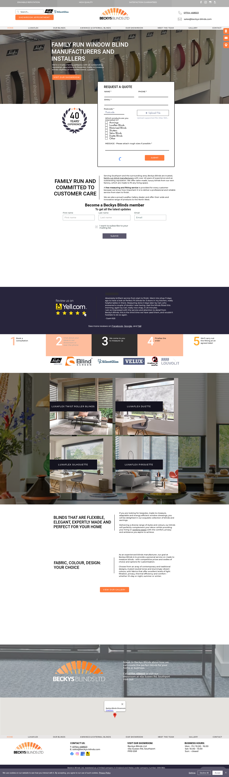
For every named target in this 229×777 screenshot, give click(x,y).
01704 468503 (79, 747)
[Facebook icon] (201, 2)
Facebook (117, 326)
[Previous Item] (54, 361)
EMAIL (107, 100)
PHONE (141, 91)
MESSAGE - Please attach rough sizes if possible (128, 143)
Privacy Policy (105, 772)
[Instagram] (205, 2)
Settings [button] (192, 772)
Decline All (204, 772)
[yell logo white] (215, 2)
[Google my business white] (210, 2)
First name (68, 213)
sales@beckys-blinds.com (86, 749)
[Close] (225, 773)
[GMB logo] (83, 754)
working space (139, 530)
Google (128, 326)
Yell (139, 326)
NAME (107, 91)
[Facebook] (72, 754)
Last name (104, 213)
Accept (217, 772)
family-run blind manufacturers (119, 178)
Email (137, 213)
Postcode (108, 109)
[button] (59, 28)
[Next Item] (174, 361)
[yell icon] (88, 754)
